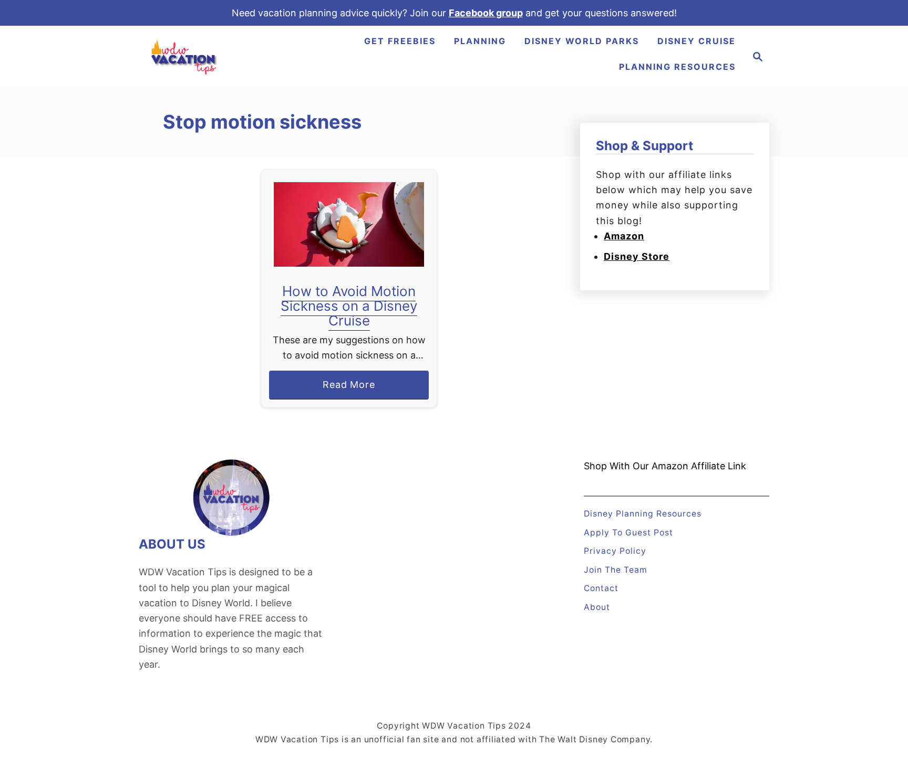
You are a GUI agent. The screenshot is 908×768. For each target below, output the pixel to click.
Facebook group (486, 12)
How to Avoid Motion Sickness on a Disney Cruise (349, 306)
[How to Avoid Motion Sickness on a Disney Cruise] (349, 224)
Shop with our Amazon (636, 465)
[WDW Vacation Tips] (184, 56)
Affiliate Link (717, 465)
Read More (353, 388)
